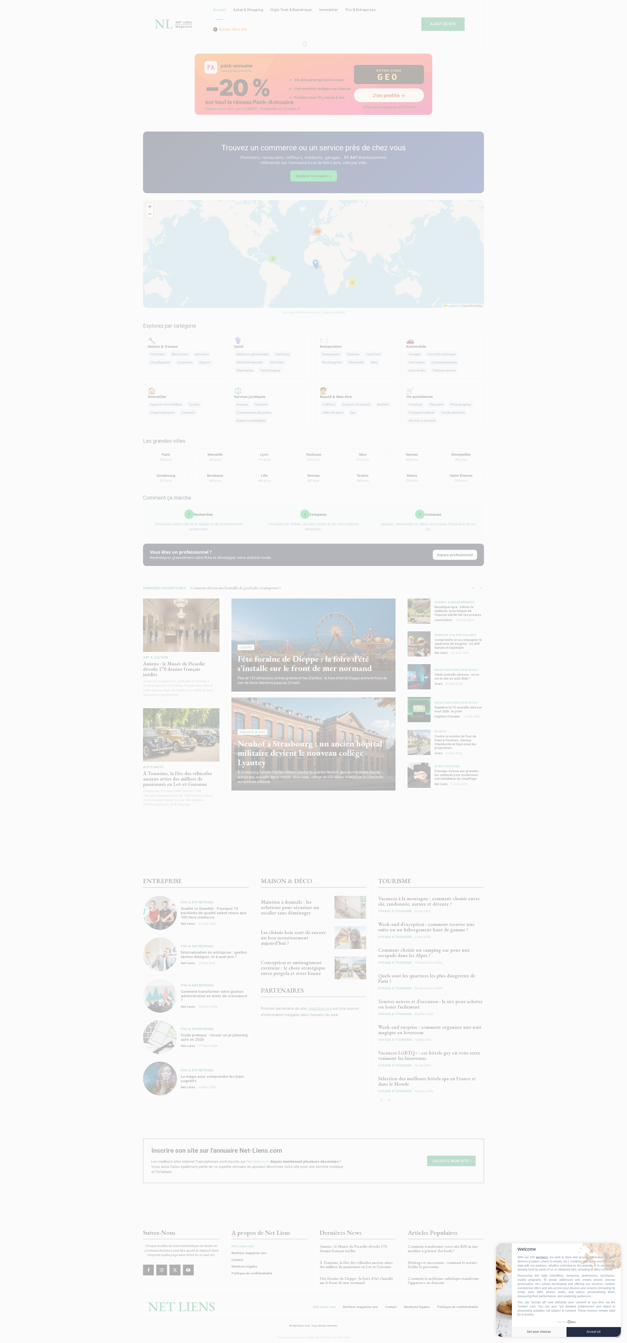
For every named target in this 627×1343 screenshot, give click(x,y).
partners (542, 1257)
